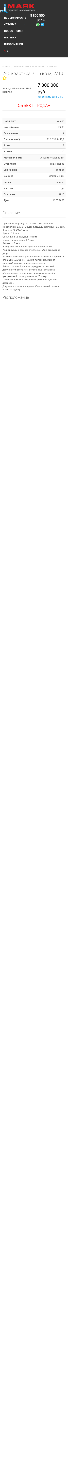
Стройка (10, 24)
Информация (13, 44)
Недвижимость (15, 17)
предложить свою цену (50, 96)
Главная (6, 66)
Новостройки (13, 31)
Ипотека (10, 37)
